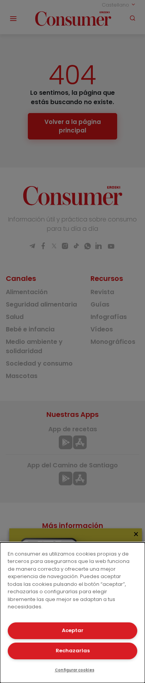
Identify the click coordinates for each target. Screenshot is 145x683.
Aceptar (73, 630)
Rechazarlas (73, 650)
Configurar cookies (74, 670)
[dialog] (72, 612)
